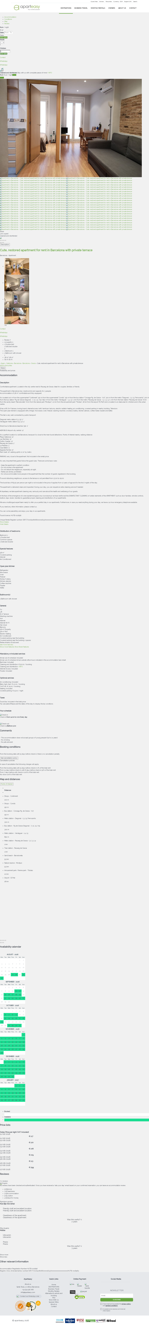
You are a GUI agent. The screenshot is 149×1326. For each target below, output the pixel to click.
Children (3, 48)
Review (6, 23)
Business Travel (81, 8)
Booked (7, 1111)
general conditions (112, 1305)
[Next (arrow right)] (3, 242)
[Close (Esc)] (1, 240)
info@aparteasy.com (28, 1292)
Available (8, 1117)
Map (5, 21)
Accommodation (10, 17)
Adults (2, 40)
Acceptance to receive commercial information (114, 1310)
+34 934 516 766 (28, 1290)
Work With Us (54, 1300)
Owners (101, 1)
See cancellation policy (9, 758)
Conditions (8, 19)
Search (135, 1)
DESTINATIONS (66, 8)
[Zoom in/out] (5, 240)
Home (54, 1284)
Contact (132, 8)
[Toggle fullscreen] (3, 240)
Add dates (3, 37)
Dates (2, 32)
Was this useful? (74, 1220)
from (1, 27)
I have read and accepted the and (117, 1304)
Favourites (109, 1)
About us (122, 8)
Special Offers (54, 1302)
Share (3, 368)
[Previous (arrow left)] (1, 242)
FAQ (53, 1298)
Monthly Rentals (98, 8)
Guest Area (94, 1)
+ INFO (50, 73)
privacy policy (126, 1304)
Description (5, 244)
